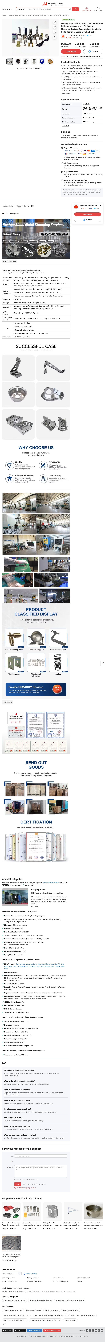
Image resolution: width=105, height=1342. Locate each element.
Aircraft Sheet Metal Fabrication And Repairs (70, 1301)
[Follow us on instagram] (93, 1330)
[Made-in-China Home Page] (52, 4)
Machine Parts (23, 966)
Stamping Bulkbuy (70, 1320)
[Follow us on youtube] (96, 1330)
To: (12, 1162)
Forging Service (57, 1278)
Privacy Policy (84, 1336)
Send (17, 1184)
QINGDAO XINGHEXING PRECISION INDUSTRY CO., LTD (72, 35)
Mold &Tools (13, 966)
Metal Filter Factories (51, 1310)
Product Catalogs (31, 1274)
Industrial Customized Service (42, 15)
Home (4, 15)
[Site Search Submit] (75, 9)
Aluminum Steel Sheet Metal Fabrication (16, 1315)
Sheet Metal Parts (44, 964)
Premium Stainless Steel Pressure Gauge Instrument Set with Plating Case (93, 1225)
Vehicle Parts (49, 966)
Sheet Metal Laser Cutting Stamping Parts (81, 1315)
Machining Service (8, 1278)
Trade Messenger (34, 1330)
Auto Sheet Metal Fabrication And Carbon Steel (45, 1320)
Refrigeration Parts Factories (13, 1310)
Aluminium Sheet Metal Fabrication (40, 1301)
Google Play (20, 1330)
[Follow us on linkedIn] (102, 1330)
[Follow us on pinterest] (99, 1330)
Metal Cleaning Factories (70, 1310)
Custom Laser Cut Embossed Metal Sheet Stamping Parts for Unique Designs (11, 1257)
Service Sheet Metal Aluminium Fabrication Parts (48, 1315)
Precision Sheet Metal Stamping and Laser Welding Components (32, 1225)
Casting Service (32, 1278)
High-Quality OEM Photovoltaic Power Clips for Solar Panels (52, 1225)
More (4, 1324)
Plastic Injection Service (9, 1281)
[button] (3, 3)
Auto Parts (32, 966)
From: (11, 1156)
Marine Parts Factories (33, 1310)
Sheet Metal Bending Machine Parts (15, 1320)
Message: (10, 1167)
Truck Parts (40, 966)
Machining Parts (31, 964)
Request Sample (94, 56)
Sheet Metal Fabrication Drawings (14, 1301)
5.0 (83, 208)
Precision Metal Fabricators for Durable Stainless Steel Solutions (10, 1225)
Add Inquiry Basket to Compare (30, 68)
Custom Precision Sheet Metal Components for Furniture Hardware (71, 1225)
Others (80, 1281)
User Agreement (63, 1336)
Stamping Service (83, 1278)
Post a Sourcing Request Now (25, 1188)
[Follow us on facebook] (87, 1330)
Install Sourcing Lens (53, 1330)
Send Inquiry (71, 51)
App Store (7, 1330)
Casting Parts (20, 964)
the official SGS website (51, 883)
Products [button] (21, 9)
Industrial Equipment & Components (19, 15)
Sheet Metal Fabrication (61, 15)
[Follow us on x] (90, 1330)
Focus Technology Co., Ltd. (38, 1336)
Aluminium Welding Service (60, 1281)
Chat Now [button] (94, 51)
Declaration (74, 1336)
